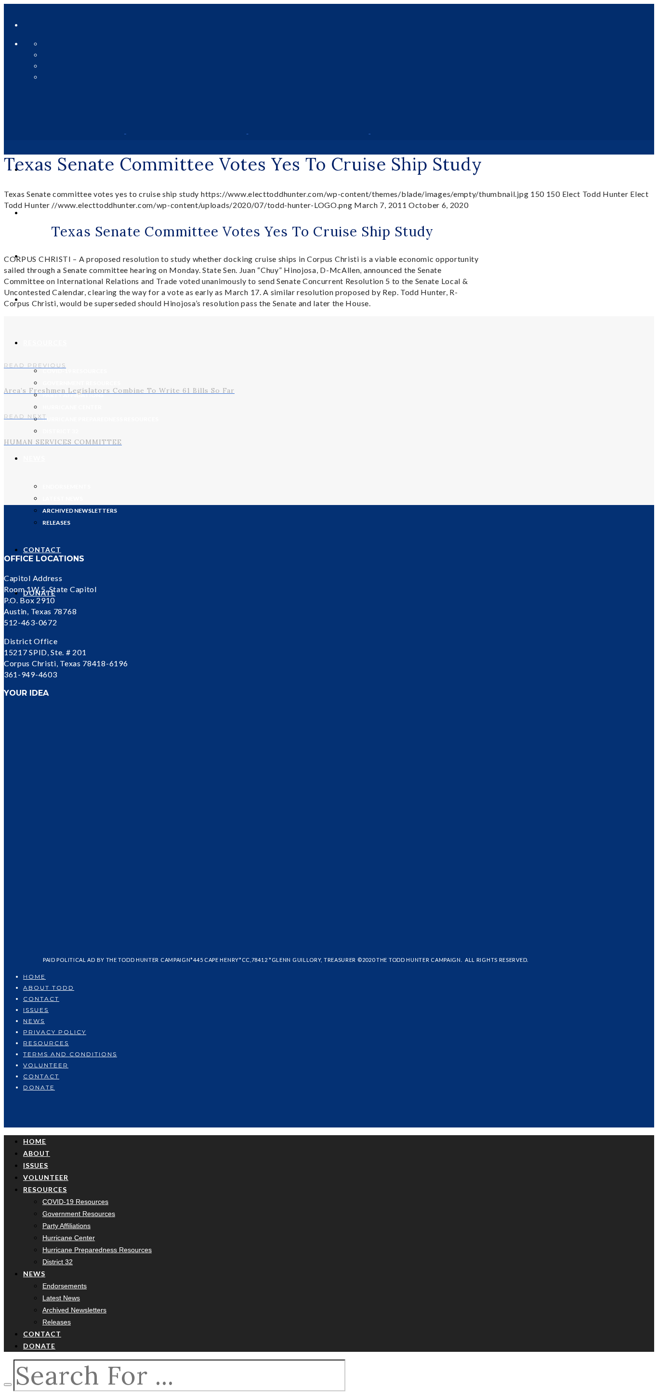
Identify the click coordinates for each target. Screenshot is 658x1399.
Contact (41, 998)
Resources (46, 1043)
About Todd (48, 987)
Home (34, 976)
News (34, 1020)
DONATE (39, 1087)
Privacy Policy (54, 1032)
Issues (36, 1009)
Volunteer (45, 1065)
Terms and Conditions (70, 1054)
